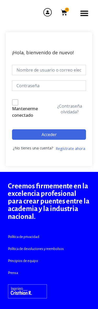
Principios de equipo (23, 261)
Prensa (13, 273)
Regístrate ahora (70, 148)
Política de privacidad (23, 237)
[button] (84, 13)
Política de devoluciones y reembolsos (36, 249)
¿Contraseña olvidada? (69, 109)
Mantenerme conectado (25, 112)
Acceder (49, 134)
